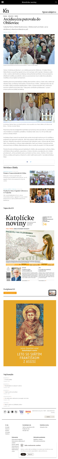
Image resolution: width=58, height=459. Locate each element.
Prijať (23, 454)
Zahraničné (7, 396)
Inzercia (7, 428)
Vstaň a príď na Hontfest (11, 392)
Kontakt (7, 427)
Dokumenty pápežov (17, 439)
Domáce (5, 378)
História (7, 434)
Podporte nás (26, 428)
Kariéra (7, 430)
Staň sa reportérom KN (28, 427)
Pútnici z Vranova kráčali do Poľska (14, 173)
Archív (48, 416)
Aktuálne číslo (43, 427)
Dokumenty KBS (16, 446)
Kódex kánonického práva (18, 448)
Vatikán (5, 402)
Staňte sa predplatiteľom (10, 293)
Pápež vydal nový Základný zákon (13, 404)
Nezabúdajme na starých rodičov (13, 385)
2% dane (7, 432)
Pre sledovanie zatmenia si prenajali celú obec (17, 398)
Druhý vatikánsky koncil (18, 444)
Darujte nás (26, 430)
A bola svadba (8, 379)
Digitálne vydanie (37, 439)
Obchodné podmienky (39, 441)
